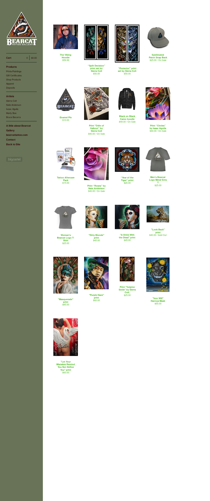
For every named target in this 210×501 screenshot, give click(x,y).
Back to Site (13, 144)
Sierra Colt (11, 100)
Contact (10, 139)
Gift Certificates (14, 75)
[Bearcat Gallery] (21, 29)
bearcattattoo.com (17, 135)
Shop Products (13, 79)
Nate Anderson (13, 104)
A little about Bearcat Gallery (18, 128)
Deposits (10, 87)
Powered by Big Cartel (14, 159)
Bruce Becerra (13, 117)
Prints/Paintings (14, 71)
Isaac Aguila (12, 108)
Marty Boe (11, 113)
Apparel (10, 83)
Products (11, 67)
